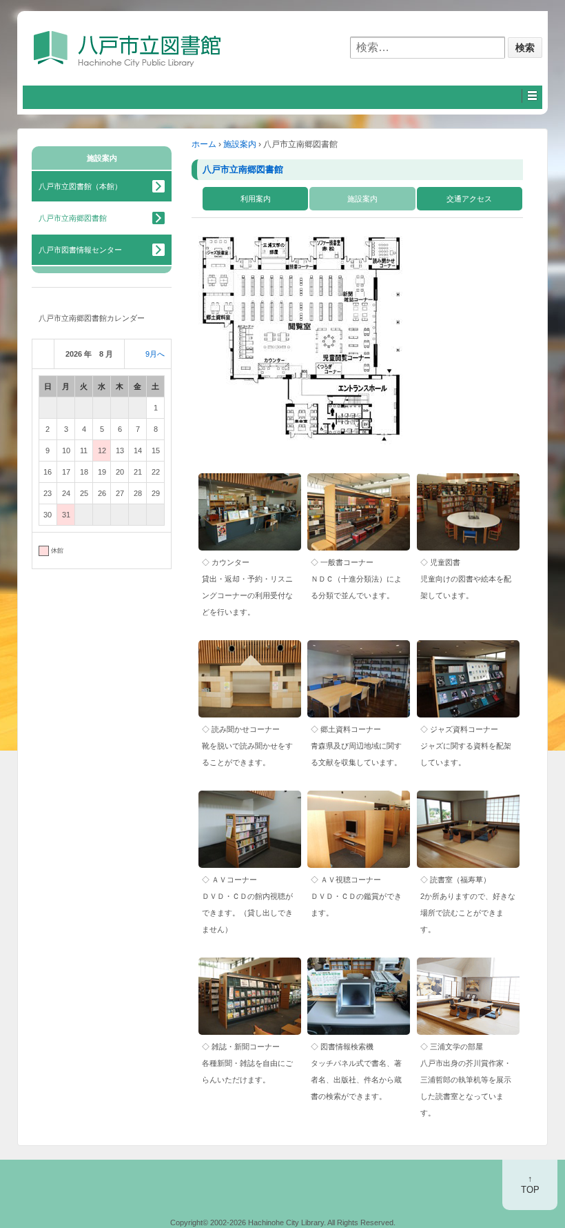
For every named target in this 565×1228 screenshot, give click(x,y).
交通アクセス (469, 199)
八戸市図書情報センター (80, 250)
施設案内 (239, 144)
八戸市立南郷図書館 (243, 169)
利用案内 (255, 199)
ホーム (204, 144)
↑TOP (530, 1184)
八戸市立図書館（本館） (80, 186)
